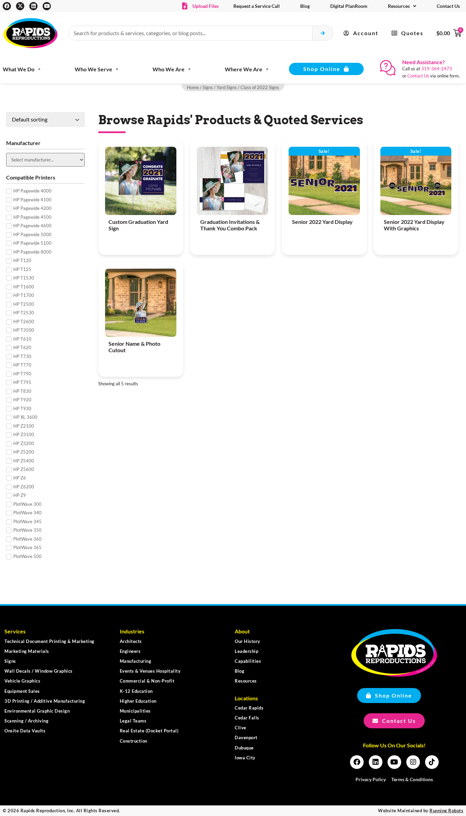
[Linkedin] (33, 6)
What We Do (18, 69)
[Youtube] (47, 6)
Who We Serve (93, 69)
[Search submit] (322, 33)
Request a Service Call (256, 6)
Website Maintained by (420, 810)
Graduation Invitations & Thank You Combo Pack (230, 224)
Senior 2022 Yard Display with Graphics (414, 224)
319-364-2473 (436, 68)
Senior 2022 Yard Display (322, 221)
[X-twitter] (20, 6)
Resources (399, 6)
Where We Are (243, 69)
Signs (208, 87)
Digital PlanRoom (348, 6)
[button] (361, 33)
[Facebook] (7, 6)
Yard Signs (227, 87)
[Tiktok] (432, 762)
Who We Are (168, 69)
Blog (305, 6)
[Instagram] (413, 762)
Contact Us (448, 6)
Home (193, 87)
